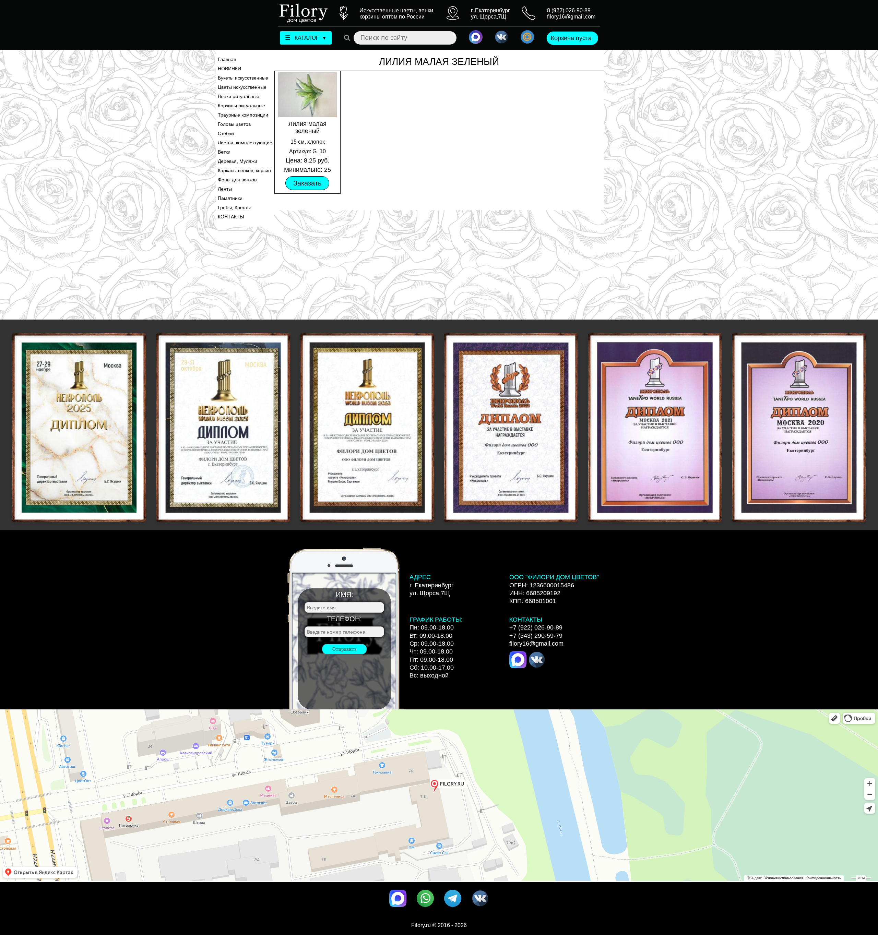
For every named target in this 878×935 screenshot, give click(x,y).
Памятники (230, 198)
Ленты (225, 189)
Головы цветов (234, 124)
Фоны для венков (237, 179)
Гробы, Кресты (234, 207)
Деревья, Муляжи (237, 161)
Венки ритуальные (238, 96)
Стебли (226, 133)
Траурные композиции (243, 115)
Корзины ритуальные (241, 105)
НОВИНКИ (229, 68)
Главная (227, 59)
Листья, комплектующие (245, 142)
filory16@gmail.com (571, 17)
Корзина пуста (571, 38)
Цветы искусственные (242, 87)
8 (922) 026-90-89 (569, 10)
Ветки (224, 152)
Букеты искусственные (243, 78)
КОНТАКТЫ (231, 216)
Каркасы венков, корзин (244, 170)
